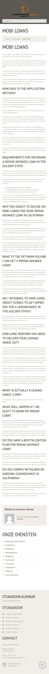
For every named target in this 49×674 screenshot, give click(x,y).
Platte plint (10, 560)
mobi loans (16, 39)
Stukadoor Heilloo (11, 632)
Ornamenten (10, 567)
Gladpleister (10, 545)
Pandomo (9, 571)
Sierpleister (9, 549)
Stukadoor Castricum (12, 628)
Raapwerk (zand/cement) (15, 541)
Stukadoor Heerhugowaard (14, 621)
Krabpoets (9, 556)
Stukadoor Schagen (12, 625)
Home (8, 39)
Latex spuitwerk (11, 575)
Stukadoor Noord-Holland (14, 614)
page (9, 54)
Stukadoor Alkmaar (24, 509)
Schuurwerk (9, 563)
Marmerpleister (11, 552)
